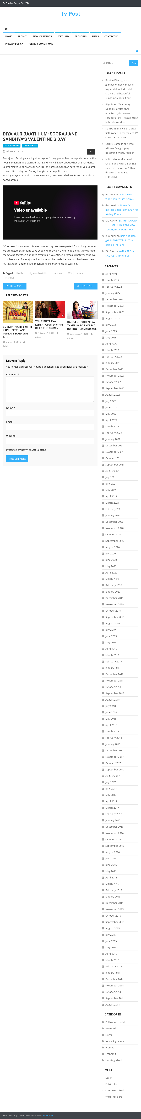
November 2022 (114, 375)
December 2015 (114, 903)
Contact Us (111, 36)
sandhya (57, 273)
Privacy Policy (14, 43)
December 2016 (114, 826)
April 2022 (111, 420)
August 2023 (112, 318)
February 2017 (113, 814)
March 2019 (112, 655)
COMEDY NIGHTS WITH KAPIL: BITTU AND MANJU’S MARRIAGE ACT (17, 332)
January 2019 (112, 667)
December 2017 (114, 750)
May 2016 (110, 871)
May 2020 (110, 566)
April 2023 (111, 343)
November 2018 (114, 680)
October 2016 (113, 839)
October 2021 (113, 458)
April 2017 (111, 801)
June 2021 (111, 483)
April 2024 (111, 274)
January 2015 (112, 972)
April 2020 (111, 572)
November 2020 (114, 528)
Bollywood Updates (116, 1022)
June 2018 (111, 712)
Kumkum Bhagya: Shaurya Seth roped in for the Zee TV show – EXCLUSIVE (121, 133)
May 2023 (110, 337)
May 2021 (110, 490)
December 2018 (114, 674)
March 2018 (112, 731)
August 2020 (112, 547)
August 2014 (112, 1004)
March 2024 (112, 280)
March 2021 (112, 502)
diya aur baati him (39, 273)
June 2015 (111, 941)
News (95, 36)
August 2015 (112, 928)
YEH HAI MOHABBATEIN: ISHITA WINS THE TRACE (16, 286)
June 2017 (111, 788)
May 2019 (110, 642)
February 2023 (113, 356)
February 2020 (113, 585)
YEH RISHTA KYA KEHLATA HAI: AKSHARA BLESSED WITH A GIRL (87, 286)
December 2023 (114, 299)
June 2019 (111, 636)
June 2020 (111, 559)
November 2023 (114, 305)
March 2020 (112, 579)
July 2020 (110, 553)
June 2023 (111, 331)
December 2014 (114, 979)
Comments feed (114, 1090)
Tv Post (70, 13)
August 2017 (112, 775)
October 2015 (113, 915)
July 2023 (110, 324)
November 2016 (114, 833)
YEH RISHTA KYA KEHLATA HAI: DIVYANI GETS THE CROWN (49, 325)
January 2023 (112, 363)
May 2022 (110, 413)
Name (10, 408)
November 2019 (114, 604)
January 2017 (112, 820)
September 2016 (114, 845)
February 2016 (113, 890)
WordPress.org (113, 1096)
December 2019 (114, 598)
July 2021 (110, 477)
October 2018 (113, 687)
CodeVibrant (47, 1115)
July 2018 (110, 706)
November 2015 (114, 909)
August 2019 (112, 623)
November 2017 (114, 756)
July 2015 (110, 934)
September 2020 (114, 540)
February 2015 (113, 966)
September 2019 (114, 617)
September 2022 (114, 388)
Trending (80, 36)
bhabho (20, 273)
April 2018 (111, 725)
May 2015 (110, 947)
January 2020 (112, 591)
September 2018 (114, 693)
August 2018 (112, 699)
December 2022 (114, 369)
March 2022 (112, 426)
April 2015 (111, 953)
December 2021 (114, 445)
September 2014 (114, 998)
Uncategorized (30, 145)
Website (10, 435)
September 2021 (114, 464)
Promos (22, 36)
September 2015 (114, 922)
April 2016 (111, 877)
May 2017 (110, 795)
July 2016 (110, 858)
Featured (63, 36)
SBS (70, 273)
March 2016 (112, 883)
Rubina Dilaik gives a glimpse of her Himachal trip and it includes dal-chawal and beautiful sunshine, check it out (119, 89)
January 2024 (112, 293)
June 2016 (111, 864)
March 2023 (112, 350)
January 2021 (112, 515)
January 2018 (112, 744)
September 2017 (114, 769)
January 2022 (112, 439)
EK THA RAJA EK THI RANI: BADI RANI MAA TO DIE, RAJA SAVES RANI (121, 225)
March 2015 (112, 960)
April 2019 (111, 648)
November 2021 (114, 451)
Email (10, 421)
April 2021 (111, 496)
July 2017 (110, 782)
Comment (12, 374)
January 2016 (112, 896)
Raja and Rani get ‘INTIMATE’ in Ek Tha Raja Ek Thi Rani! (120, 240)
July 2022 (110, 401)
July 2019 (110, 629)
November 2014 (114, 985)
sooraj (80, 273)
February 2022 (113, 432)
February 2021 (113, 509)
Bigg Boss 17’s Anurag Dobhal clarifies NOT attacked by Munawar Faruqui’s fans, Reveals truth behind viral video (121, 113)
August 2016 (112, 852)
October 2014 (113, 991)
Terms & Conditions (41, 43)
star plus (10, 277)
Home (8, 36)
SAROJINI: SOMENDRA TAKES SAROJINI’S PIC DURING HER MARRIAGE (82, 326)
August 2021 (112, 471)
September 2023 (114, 312)
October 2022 (113, 382)
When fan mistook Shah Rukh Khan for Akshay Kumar (121, 210)
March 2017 (112, 807)
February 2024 (113, 286)
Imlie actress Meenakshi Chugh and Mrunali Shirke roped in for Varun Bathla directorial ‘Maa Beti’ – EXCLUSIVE (120, 168)
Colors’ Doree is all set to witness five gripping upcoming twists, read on (119, 148)
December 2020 (114, 521)
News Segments (42, 36)
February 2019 (113, 661)
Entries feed (112, 1084)
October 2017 (113, 763)
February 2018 (113, 737)
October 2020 (113, 534)
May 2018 (110, 718)
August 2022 (112, 394)
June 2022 (111, 407)
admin (6, 346)
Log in (108, 1077)
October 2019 (113, 610)
